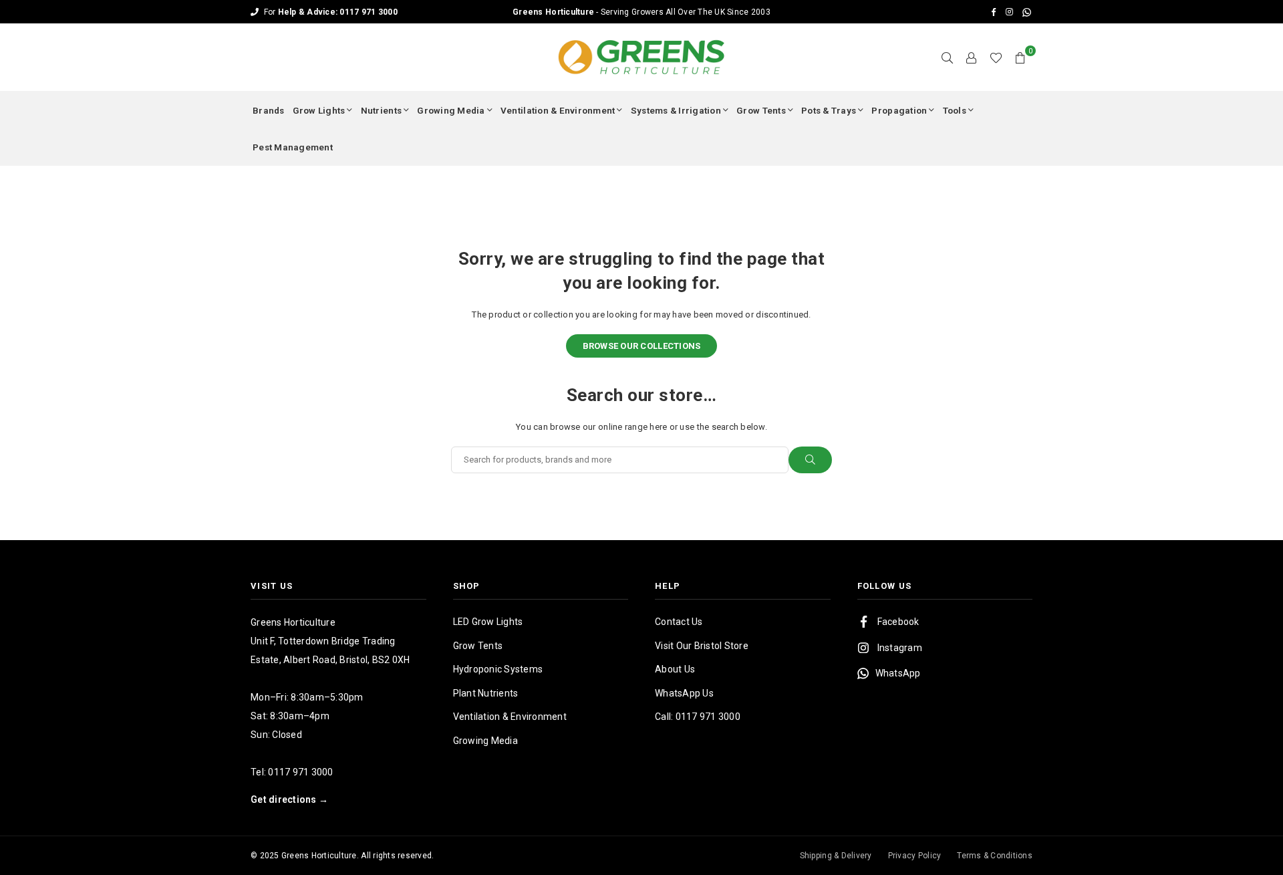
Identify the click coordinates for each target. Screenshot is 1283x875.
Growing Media (450, 110)
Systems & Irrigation (676, 110)
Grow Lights (319, 110)
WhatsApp (898, 673)
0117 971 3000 (300, 772)
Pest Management (293, 147)
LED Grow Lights (488, 621)
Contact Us (679, 621)
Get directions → (289, 799)
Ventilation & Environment (558, 110)
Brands (269, 110)
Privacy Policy (915, 855)
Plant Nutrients (486, 693)
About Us (675, 669)
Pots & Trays (828, 110)
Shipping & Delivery (836, 855)
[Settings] (972, 57)
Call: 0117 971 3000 (697, 716)
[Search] (948, 57)
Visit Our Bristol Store (701, 645)
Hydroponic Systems (498, 669)
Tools (954, 110)
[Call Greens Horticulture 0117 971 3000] (641, 11)
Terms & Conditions (994, 855)
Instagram (899, 647)
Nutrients (381, 110)
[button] (1020, 57)
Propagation (899, 110)
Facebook (898, 621)
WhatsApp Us (684, 693)
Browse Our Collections (642, 346)
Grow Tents (761, 110)
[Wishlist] (996, 57)
